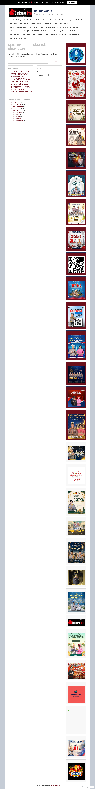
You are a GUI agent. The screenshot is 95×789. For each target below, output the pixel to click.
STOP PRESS (22, 38)
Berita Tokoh (13, 38)
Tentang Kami (20, 20)
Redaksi (11, 20)
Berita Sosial (63, 35)
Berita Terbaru (24, 23)
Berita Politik (74, 27)
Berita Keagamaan (76, 31)
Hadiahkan (72, 2)
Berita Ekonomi (34, 27)
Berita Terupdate (36, 23)
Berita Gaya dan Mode (61, 31)
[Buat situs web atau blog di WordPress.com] (35, 785)
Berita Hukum (64, 23)
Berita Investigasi (67, 20)
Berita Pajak (25, 31)
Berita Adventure (14, 31)
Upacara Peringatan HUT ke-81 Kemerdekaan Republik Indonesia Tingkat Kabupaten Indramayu (20, 83)
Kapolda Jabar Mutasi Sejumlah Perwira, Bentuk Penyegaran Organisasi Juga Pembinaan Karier (20, 78)
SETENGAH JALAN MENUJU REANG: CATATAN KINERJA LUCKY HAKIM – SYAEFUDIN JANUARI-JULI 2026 (20, 73)
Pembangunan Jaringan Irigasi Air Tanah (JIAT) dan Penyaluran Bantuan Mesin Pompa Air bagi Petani (21, 88)
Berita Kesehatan (14, 35)
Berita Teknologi (74, 35)
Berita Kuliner (26, 35)
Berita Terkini (13, 23)
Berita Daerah (48, 23)
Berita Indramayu (46, 31)
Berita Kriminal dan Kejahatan (18, 27)
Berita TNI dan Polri (51, 35)
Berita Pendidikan (62, 27)
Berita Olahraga (37, 35)
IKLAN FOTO (35, 31)
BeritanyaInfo (43, 11)
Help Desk (45, 20)
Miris (56, 23)
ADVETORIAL (79, 20)
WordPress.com (55, 785)
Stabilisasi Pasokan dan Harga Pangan (21, 91)
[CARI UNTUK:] (28, 62)
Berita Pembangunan (48, 27)
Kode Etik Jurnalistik (33, 20)
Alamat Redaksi (55, 20)
